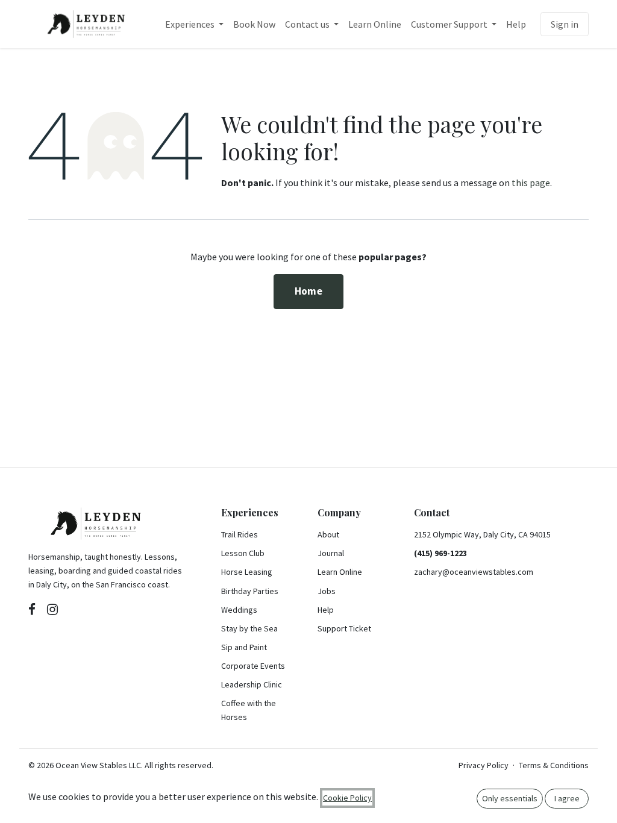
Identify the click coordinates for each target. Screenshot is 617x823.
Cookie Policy (347, 797)
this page (531, 183)
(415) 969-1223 (440, 553)
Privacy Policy (484, 765)
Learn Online (340, 571)
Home (308, 291)
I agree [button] (567, 798)
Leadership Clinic (251, 684)
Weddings (239, 609)
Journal (331, 553)
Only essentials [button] (509, 798)
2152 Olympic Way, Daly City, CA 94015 (482, 534)
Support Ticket (344, 628)
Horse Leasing (246, 571)
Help (326, 609)
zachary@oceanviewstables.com (473, 571)
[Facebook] (32, 609)
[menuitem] (194, 24)
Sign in (564, 24)
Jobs (327, 591)
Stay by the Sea (249, 628)
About (328, 534)
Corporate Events (253, 665)
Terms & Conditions (554, 765)
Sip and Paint (244, 647)
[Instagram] (52, 609)
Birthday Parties (249, 591)
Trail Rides (239, 534)
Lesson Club (243, 553)
